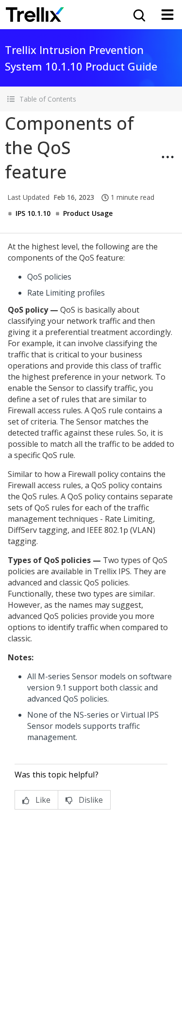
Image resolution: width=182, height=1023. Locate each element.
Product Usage (88, 213)
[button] (91, 99)
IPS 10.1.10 (33, 213)
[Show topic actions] (167, 157)
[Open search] (138, 14)
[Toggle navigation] (167, 14)
